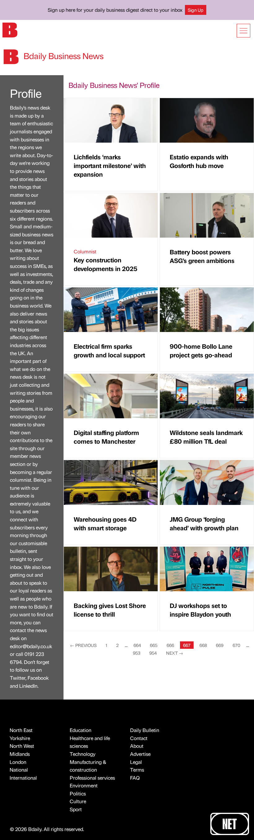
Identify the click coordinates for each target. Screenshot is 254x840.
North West (22, 746)
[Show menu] (243, 30)
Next (174, 653)
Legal (136, 762)
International (23, 777)
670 (236, 645)
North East (21, 730)
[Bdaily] (10, 29)
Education (80, 730)
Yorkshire (20, 738)
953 (136, 653)
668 (203, 645)
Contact (138, 738)
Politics (78, 793)
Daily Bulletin (144, 730)
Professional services (92, 777)
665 (153, 645)
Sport (76, 809)
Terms (137, 769)
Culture (78, 801)
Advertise (140, 754)
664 (137, 645)
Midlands (20, 754)
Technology (82, 754)
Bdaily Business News (62, 55)
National (19, 769)
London (18, 762)
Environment (84, 785)
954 (153, 653)
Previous (83, 645)
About (136, 746)
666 (170, 645)
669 (219, 645)
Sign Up (196, 10)
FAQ (135, 777)
